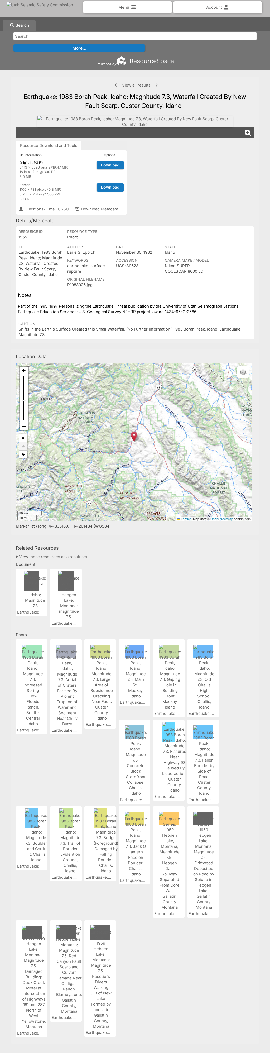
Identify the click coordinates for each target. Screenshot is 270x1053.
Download (110, 165)
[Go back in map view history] (23, 454)
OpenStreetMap (221, 518)
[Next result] (156, 85)
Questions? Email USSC (46, 209)
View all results (136, 85)
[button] (134, 436)
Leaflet (185, 518)
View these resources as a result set (52, 556)
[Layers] (243, 372)
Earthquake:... (30, 612)
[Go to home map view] (23, 438)
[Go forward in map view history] (23, 446)
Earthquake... (64, 623)
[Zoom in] (24, 371)
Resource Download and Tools (48, 145)
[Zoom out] (24, 426)
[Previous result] (116, 85)
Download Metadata (99, 209)
